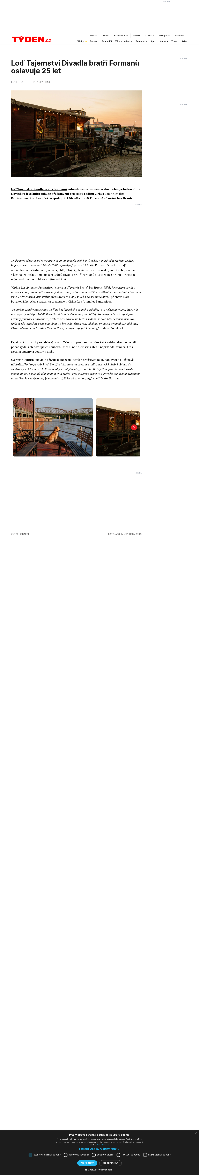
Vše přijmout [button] (87, 1163)
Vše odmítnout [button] (110, 1163)
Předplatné (179, 35)
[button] (99, 1149)
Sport (153, 41)
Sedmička (94, 35)
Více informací (103, 1145)
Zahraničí (107, 41)
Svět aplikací (164, 35)
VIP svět (136, 35)
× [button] (196, 1133)
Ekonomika (141, 41)
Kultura (164, 41)
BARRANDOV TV (121, 35)
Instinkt (106, 35)
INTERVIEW (149, 35)
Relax (184, 41)
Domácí (94, 41)
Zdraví (174, 41)
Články (80, 41)
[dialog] (99, 1152)
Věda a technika (123, 41)
